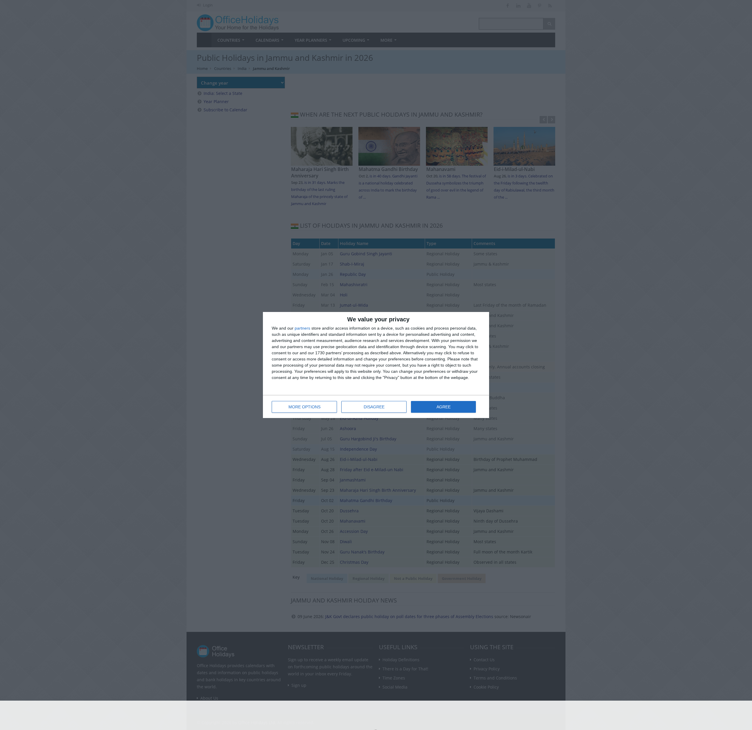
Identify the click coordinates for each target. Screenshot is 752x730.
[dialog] (376, 365)
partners (302, 328)
